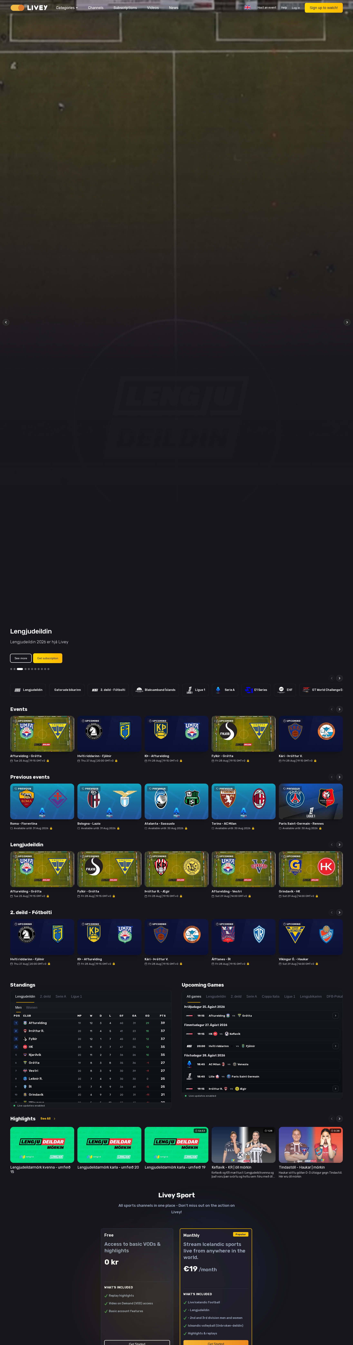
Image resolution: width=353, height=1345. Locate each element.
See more (21, 658)
